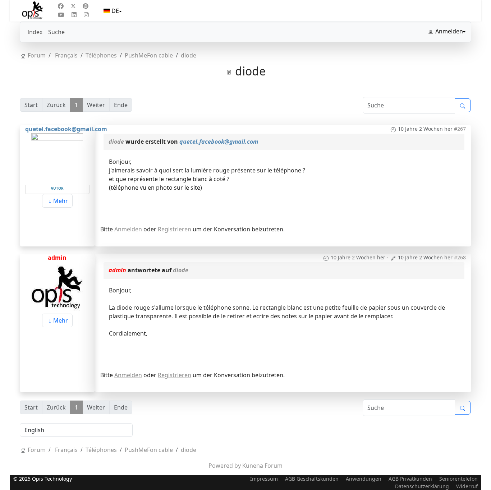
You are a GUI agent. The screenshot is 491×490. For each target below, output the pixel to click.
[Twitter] (73, 6)
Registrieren (174, 229)
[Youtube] (61, 15)
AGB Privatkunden (410, 478)
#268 (460, 257)
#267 (460, 128)
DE (115, 11)
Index (34, 32)
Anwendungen (363, 478)
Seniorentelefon (458, 478)
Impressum (264, 478)
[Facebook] (61, 6)
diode (116, 141)
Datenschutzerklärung (422, 486)
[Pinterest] (85, 6)
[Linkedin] (74, 15)
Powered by (224, 466)
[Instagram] (86, 15)
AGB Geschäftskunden (312, 478)
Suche (56, 32)
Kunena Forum (262, 466)
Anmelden (128, 229)
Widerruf (467, 486)
